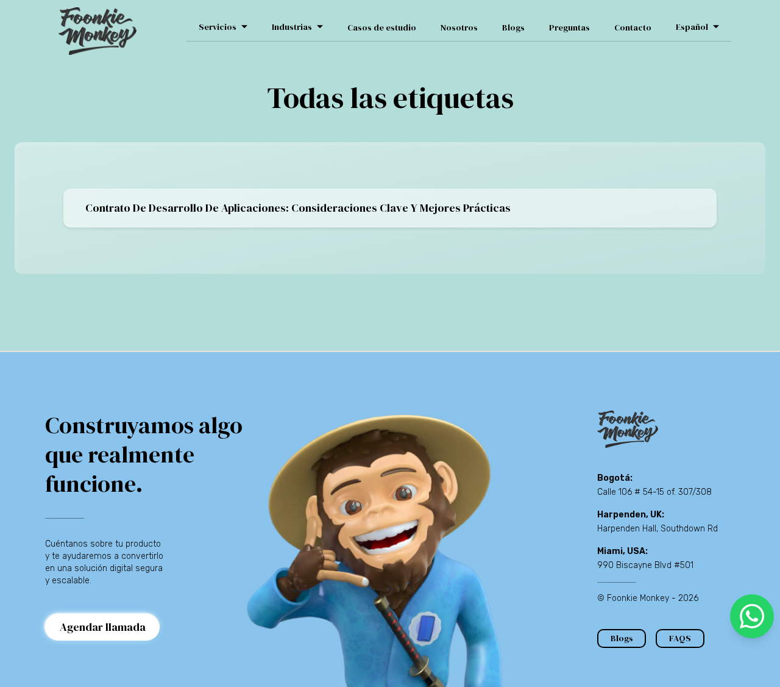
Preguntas (569, 27)
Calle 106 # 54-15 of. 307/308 (654, 492)
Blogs (513, 27)
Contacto (632, 27)
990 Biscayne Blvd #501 (645, 565)
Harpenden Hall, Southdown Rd (657, 528)
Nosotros (459, 27)
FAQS (680, 638)
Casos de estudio (381, 27)
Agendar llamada (103, 627)
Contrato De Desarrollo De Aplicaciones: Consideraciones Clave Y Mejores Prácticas (298, 207)
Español (692, 27)
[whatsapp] (752, 616)
